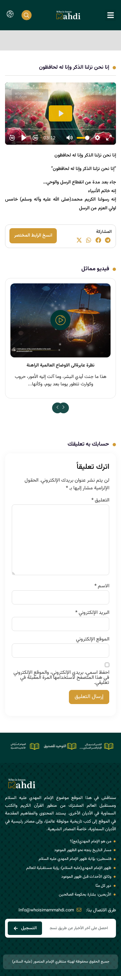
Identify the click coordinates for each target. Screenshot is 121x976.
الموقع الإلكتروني (92, 639)
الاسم (101, 586)
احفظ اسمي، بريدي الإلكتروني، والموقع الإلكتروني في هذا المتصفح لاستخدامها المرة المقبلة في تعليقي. (61, 677)
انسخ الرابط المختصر (33, 235)
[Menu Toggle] (10, 15)
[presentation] (57, 408)
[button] (110, 15)
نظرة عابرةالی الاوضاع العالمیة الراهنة (60, 365)
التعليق (100, 500)
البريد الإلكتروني (92, 612)
